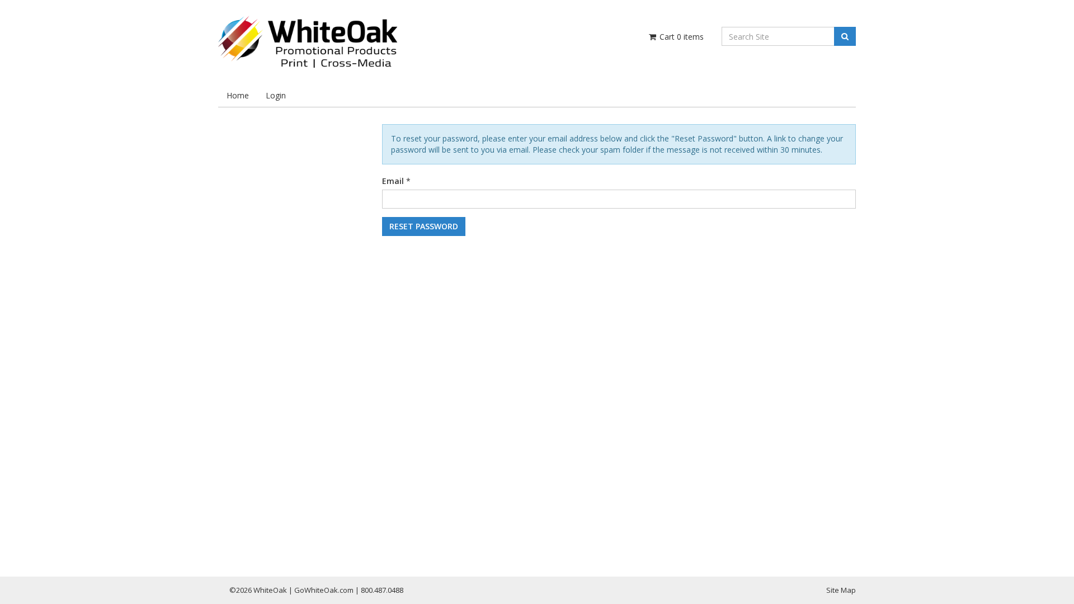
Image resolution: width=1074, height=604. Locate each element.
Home (238, 95)
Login (276, 95)
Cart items (680, 36)
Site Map (841, 590)
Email (393, 181)
